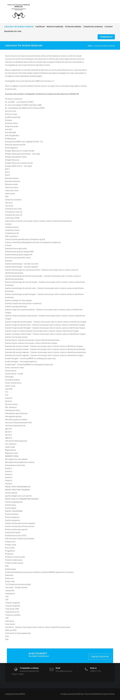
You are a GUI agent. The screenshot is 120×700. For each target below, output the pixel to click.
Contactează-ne (100, 656)
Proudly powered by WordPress (72, 694)
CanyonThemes (108, 694)
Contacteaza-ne (106, 37)
